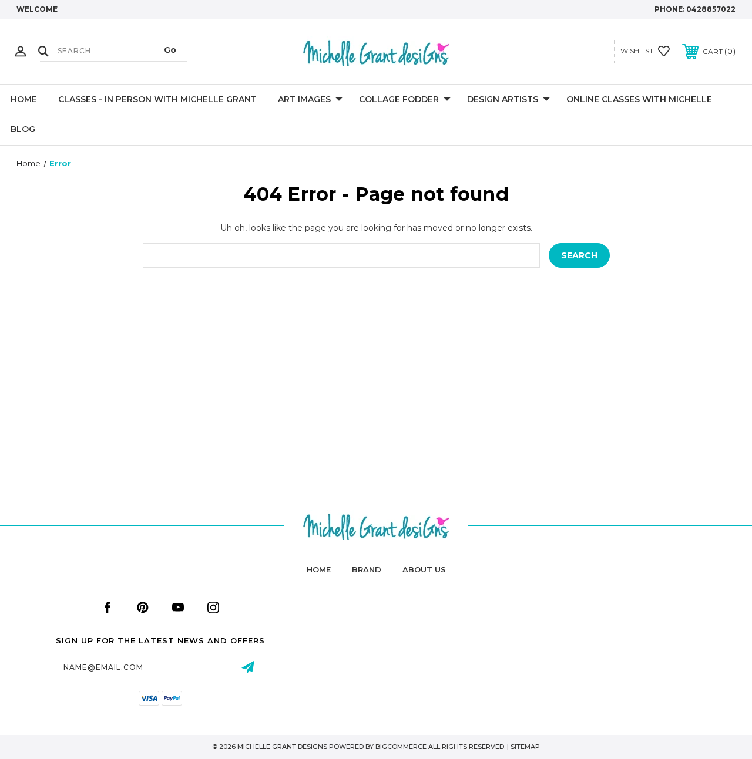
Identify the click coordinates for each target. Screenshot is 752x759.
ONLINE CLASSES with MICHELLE (639, 99)
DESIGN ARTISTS (502, 99)
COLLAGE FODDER (399, 99)
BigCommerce (401, 747)
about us (424, 569)
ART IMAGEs (304, 99)
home (319, 569)
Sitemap (525, 747)
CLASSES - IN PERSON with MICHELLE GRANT (157, 99)
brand (366, 569)
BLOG (23, 129)
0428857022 (711, 9)
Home (24, 99)
